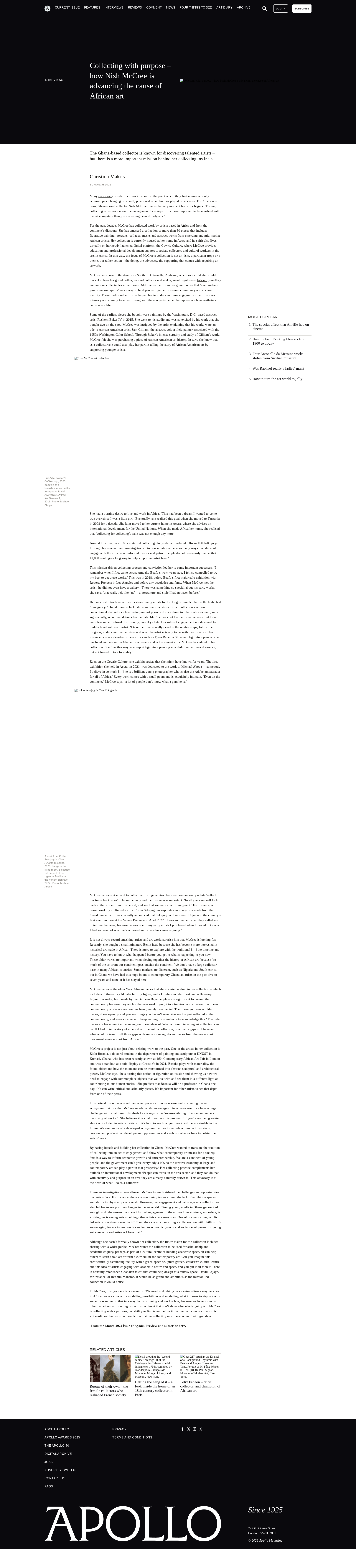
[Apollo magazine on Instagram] (194, 1429)
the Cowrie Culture (169, 245)
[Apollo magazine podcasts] (201, 1429)
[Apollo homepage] (49, 8)
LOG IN (281, 8)
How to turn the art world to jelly (277, 379)
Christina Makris (107, 176)
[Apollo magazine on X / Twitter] (188, 1429)
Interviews (53, 79)
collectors (105, 196)
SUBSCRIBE (302, 8)
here (182, 1326)
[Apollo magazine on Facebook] (182, 1429)
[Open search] (264, 8)
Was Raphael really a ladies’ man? (278, 368)
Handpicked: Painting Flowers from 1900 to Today (279, 341)
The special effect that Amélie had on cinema (281, 326)
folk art (202, 280)
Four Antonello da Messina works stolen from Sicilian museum (278, 356)
